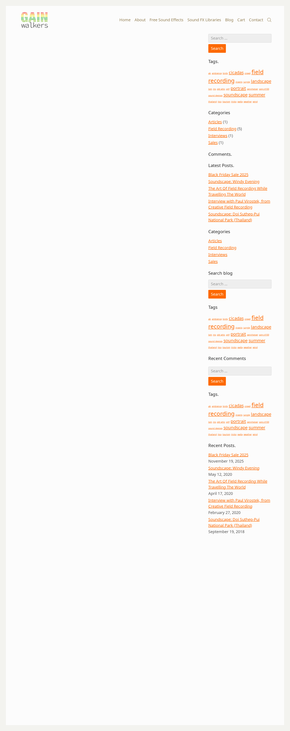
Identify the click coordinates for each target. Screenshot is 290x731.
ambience (217, 73)
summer (257, 94)
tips (220, 101)
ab (209, 73)
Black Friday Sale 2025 (228, 174)
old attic (221, 89)
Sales (213, 142)
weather (248, 101)
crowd (248, 73)
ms (214, 89)
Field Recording (222, 128)
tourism (226, 101)
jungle (246, 82)
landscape (261, 81)
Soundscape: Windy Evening (233, 181)
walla (240, 101)
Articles (215, 121)
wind (255, 101)
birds (225, 73)
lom (210, 89)
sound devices (215, 95)
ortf (228, 89)
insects (239, 82)
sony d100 (264, 89)
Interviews (217, 135)
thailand (212, 101)
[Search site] (269, 20)
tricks (234, 101)
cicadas (236, 72)
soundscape (236, 94)
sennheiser (252, 89)
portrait (238, 88)
